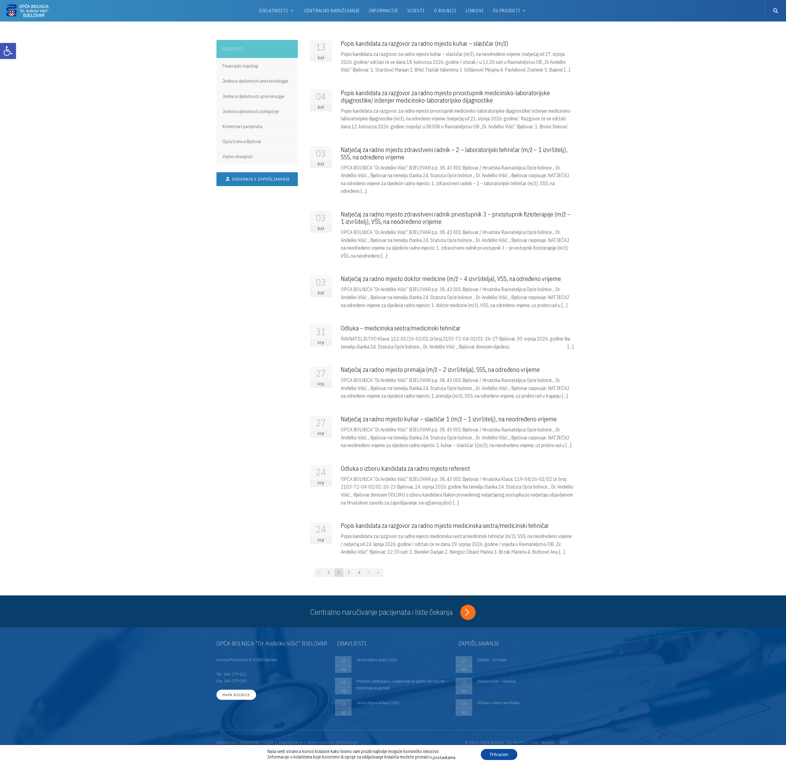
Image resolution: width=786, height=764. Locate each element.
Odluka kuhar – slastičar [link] (496, 681)
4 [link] (359, 572)
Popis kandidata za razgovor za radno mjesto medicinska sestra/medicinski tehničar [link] (445, 525)
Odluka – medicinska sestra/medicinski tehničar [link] (401, 328)
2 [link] (339, 572)
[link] (8, 51)
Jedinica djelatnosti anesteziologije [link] (255, 81)
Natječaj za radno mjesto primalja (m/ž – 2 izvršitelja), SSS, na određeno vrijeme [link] (440, 369)
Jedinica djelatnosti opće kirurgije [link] (254, 96)
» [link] (378, 572)
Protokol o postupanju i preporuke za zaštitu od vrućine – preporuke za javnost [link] (402, 684)
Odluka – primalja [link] (491, 659)
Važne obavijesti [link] (238, 156)
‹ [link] (319, 572)
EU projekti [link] (506, 11)
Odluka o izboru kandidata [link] (498, 702)
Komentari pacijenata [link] (242, 126)
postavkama (444, 757)
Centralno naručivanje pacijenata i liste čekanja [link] (382, 612)
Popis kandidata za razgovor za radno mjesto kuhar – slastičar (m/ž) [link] (424, 43)
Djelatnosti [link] (273, 11)
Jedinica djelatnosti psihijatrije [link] (251, 111)
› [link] (368, 572)
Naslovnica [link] (226, 742)
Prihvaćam (499, 754)
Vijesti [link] (416, 11)
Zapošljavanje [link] (290, 742)
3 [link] (349, 572)
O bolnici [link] (445, 11)
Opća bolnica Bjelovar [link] (242, 141)
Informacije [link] (383, 11)
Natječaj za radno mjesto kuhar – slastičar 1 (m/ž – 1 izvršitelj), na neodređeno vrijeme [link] (449, 419)
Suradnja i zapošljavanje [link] (260, 179)
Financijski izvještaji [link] (240, 66)
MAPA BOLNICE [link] (236, 694)
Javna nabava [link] (319, 742)
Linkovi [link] (475, 11)
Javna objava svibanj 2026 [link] (377, 702)
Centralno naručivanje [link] (332, 11)
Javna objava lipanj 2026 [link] (376, 659)
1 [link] (329, 572)
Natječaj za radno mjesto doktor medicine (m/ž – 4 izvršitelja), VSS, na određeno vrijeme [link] (451, 279)
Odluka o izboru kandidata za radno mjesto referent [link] (405, 468)
